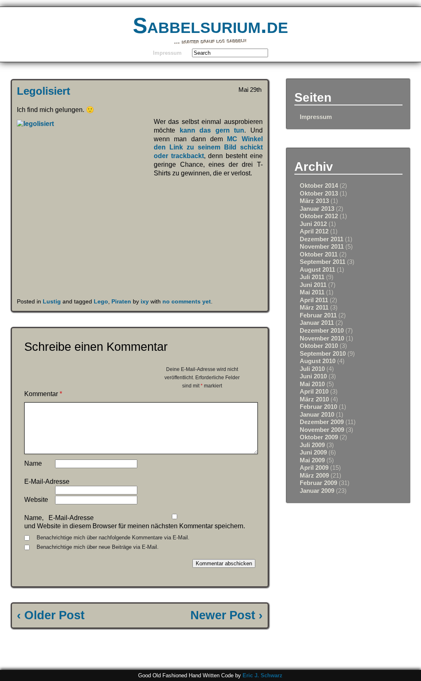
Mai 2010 (312, 383)
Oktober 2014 (319, 185)
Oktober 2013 (319, 193)
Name (33, 463)
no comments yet (186, 301)
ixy (145, 301)
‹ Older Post (51, 615)
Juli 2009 (312, 444)
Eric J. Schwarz (262, 675)
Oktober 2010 (319, 345)
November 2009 (322, 429)
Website (36, 499)
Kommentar (43, 393)
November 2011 (322, 246)
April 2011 (314, 299)
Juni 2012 (313, 223)
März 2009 (314, 475)
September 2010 (323, 353)
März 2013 (314, 200)
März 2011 (314, 307)
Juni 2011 (313, 284)
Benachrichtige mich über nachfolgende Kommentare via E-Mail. (113, 537)
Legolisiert (43, 91)
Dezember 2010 (322, 330)
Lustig (52, 301)
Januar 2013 (317, 208)
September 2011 (322, 261)
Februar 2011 (318, 315)
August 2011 (317, 269)
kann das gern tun (212, 130)
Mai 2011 (312, 292)
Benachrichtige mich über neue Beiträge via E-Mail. (98, 547)
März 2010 (314, 399)
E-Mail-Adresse (46, 481)
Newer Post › (226, 615)
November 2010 (322, 338)
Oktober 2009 (319, 437)
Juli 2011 (312, 276)
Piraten (121, 301)
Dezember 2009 (322, 421)
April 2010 (314, 391)
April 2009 (314, 467)
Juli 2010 (312, 368)
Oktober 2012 (319, 215)
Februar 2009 (318, 482)
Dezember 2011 (321, 239)
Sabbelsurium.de (210, 25)
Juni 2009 (313, 452)
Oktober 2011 (319, 254)
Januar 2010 (317, 414)
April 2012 (314, 231)
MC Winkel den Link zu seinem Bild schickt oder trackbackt (208, 147)
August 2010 (317, 360)
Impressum (167, 53)
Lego (101, 301)
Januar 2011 (317, 322)
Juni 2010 (313, 376)
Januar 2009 (317, 490)
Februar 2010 (318, 406)
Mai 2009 (312, 460)
